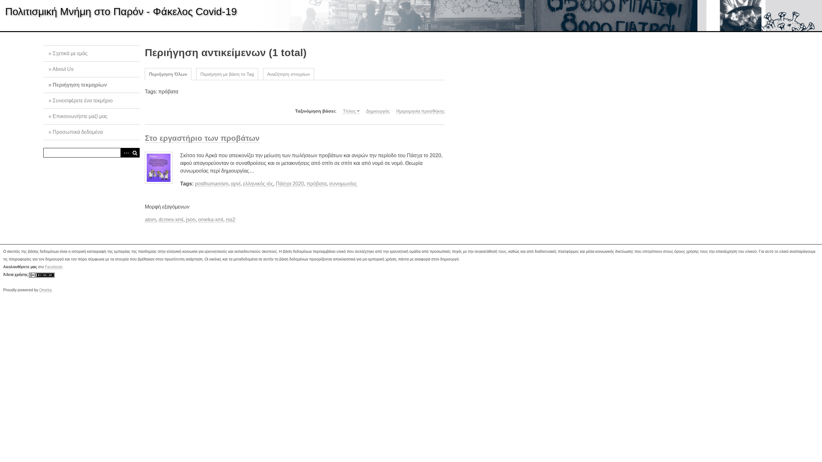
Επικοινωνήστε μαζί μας (80, 116)
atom (150, 219)
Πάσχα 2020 (290, 183)
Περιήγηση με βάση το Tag (227, 74)
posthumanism (211, 183)
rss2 (230, 219)
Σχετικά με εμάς (70, 53)
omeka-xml (210, 219)
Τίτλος (349, 111)
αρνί (235, 183)
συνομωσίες (343, 183)
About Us (63, 69)
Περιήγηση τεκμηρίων (80, 85)
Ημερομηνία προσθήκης (420, 111)
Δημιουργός (378, 111)
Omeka (45, 290)
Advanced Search (125, 153)
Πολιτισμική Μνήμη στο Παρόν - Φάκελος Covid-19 (121, 11)
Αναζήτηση (135, 153)
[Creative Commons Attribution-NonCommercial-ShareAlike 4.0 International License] (42, 275)
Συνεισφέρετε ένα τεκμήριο (83, 100)
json (191, 219)
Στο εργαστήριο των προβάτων (202, 138)
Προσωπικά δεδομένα (78, 132)
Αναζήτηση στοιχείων (288, 74)
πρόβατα (317, 183)
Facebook (53, 267)
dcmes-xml (171, 219)
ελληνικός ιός (258, 183)
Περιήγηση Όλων (168, 74)
